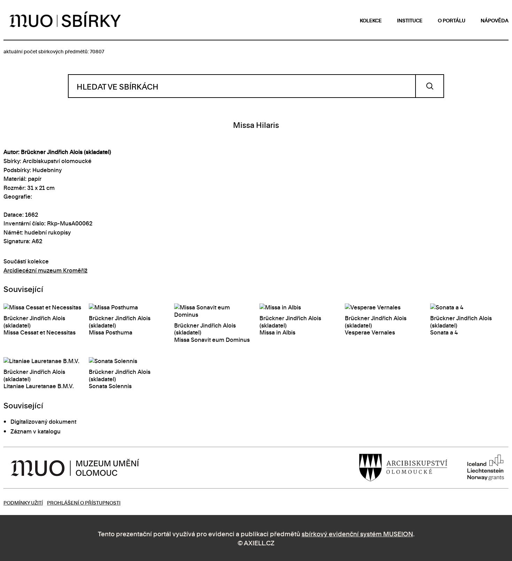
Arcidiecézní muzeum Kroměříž (45, 270)
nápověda (495, 20)
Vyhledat (429, 86)
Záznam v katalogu (35, 431)
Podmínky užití (23, 502)
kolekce (371, 20)
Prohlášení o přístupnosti (84, 502)
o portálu (451, 20)
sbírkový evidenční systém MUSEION (357, 533)
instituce (409, 20)
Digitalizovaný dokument (43, 421)
